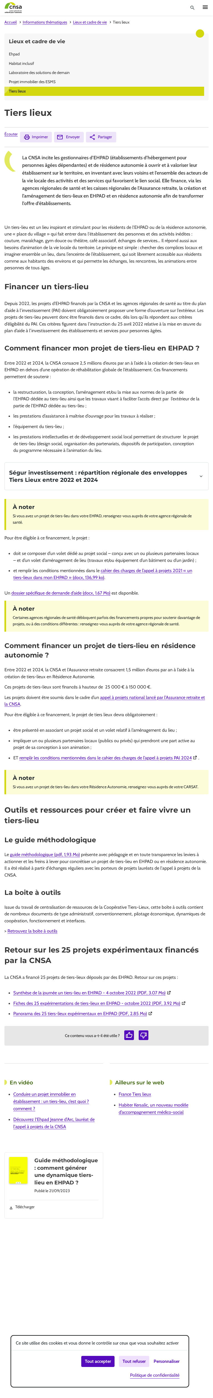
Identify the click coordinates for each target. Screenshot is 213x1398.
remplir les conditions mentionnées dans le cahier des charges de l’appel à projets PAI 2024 (108, 758)
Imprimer (40, 136)
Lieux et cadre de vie (90, 22)
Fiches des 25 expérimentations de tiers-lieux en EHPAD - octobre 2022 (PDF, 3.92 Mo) (100, 1003)
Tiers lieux (17, 91)
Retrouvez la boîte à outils (32, 931)
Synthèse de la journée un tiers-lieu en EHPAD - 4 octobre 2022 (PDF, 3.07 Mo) (92, 992)
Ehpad (14, 54)
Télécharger (25, 1207)
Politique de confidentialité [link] (154, 1375)
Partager (105, 136)
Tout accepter (98, 1361)
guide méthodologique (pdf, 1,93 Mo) (45, 854)
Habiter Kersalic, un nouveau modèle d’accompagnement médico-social (153, 1108)
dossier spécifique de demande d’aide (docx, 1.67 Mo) (60, 593)
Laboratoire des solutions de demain (39, 72)
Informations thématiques (45, 22)
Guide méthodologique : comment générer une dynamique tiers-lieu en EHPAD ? (66, 1171)
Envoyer (73, 136)
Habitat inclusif (21, 63)
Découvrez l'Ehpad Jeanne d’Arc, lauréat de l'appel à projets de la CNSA (54, 1123)
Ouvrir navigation (205, 7)
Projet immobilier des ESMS (32, 81)
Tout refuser (134, 1361)
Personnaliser (166, 1361)
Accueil (10, 22)
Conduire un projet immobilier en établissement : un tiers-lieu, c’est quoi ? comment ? (51, 1101)
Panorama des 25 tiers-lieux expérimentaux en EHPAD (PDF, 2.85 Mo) (83, 1013)
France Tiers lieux (135, 1094)
